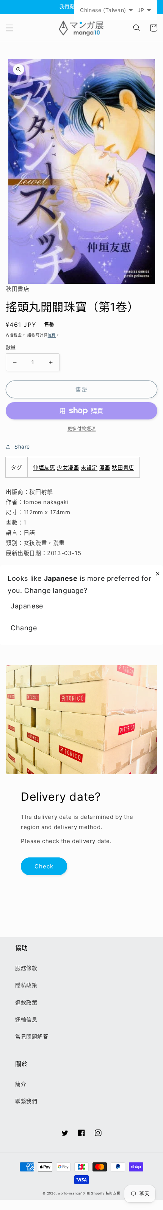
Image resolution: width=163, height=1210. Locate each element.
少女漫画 (68, 467)
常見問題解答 (32, 1036)
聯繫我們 (26, 1101)
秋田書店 (123, 467)
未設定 (89, 467)
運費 (52, 335)
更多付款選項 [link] (81, 429)
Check (43, 866)
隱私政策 (26, 985)
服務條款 (26, 968)
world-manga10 (71, 1193)
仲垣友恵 (44, 467)
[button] (9, 28)
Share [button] (22, 446)
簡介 (20, 1084)
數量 (11, 347)
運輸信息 (26, 1019)
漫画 (104, 467)
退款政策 (26, 1002)
